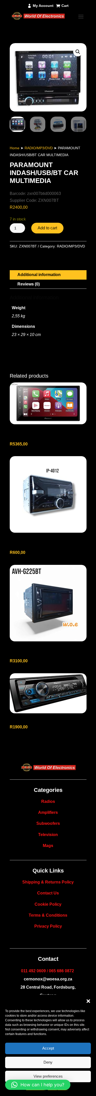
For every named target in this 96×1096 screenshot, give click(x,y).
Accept (48, 1048)
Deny (48, 1062)
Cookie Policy (48, 904)
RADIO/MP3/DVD (39, 148)
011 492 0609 (33, 971)
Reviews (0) (28, 284)
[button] (88, 1001)
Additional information (39, 274)
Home (14, 148)
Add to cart (47, 228)
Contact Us (48, 893)
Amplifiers (48, 812)
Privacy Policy (48, 926)
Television (48, 834)
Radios (48, 801)
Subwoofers (48, 823)
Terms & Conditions (48, 915)
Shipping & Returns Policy (48, 882)
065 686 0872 (61, 971)
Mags (48, 845)
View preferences (48, 1076)
